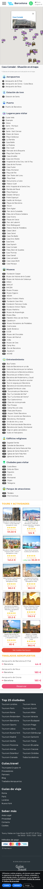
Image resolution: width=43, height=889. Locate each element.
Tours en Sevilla (9, 741)
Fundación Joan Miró (15, 301)
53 (4, 247)
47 (4, 231)
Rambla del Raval (13, 189)
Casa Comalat (18, 17)
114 (4, 430)
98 (4, 386)
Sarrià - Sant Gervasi (13, 131)
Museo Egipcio (12, 293)
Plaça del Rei (11, 173)
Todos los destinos (30, 757)
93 (4, 372)
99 (4, 389)
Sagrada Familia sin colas (16, 389)
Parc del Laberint (13, 222)
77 (4, 321)
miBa (9, 340)
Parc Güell (10, 148)
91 (4, 367)
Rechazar (17, 885)
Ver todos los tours (21, 650)
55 (3, 253)
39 (4, 209)
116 (4, 443)
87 (4, 348)
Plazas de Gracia (13, 220)
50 (4, 239)
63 (4, 282)
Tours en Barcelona (10, 721)
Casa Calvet (11, 233)
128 (4, 483)
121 (4, 457)
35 (4, 198)
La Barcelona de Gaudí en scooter (20, 380)
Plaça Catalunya (12, 137)
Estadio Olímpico (13, 195)
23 (4, 164)
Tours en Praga (29, 725)
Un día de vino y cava (15, 422)
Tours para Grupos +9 (11, 768)
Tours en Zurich (30, 708)
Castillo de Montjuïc (14, 200)
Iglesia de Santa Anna (15, 457)
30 (4, 184)
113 (4, 427)
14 (4, 140)
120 (4, 454)
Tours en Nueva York (11, 733)
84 (4, 340)
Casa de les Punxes (14, 164)
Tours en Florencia (10, 745)
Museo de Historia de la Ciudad (18, 277)
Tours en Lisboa (8, 729)
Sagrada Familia (13, 443)
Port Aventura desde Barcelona (19, 424)
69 (4, 299)
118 (4, 448)
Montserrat (11, 478)
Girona (9, 475)
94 (4, 375)
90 (4, 364)
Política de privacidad (11, 881)
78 (4, 323)
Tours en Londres (9, 704)
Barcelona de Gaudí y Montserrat (19, 427)
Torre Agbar (11, 209)
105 (4, 405)
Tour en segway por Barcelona (18, 383)
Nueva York (7, 803)
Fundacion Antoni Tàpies (16, 307)
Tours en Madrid (9, 737)
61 (3, 277)
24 (4, 167)
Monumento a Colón (15, 181)
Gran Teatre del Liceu (15, 175)
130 (4, 496)
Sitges (9, 480)
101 (4, 394)
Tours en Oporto (9, 725)
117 (4, 445)
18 (4, 151)
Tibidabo (10, 493)
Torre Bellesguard (13, 225)
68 (4, 296)
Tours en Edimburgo (32, 733)
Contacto (6, 822)
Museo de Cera (12, 343)
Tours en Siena (29, 729)
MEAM (9, 296)
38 (4, 206)
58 (4, 261)
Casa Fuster (11, 167)
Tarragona (11, 483)
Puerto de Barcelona (14, 107)
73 (4, 310)
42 (4, 217)
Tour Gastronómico (14, 400)
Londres (5, 800)
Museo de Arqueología (15, 312)
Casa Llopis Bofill (13, 261)
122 (4, 467)
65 (4, 288)
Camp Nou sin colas (15, 408)
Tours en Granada (9, 757)
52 (4, 244)
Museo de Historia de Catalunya (19, 279)
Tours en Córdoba (30, 753)
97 (4, 383)
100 (4, 391)
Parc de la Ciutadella (14, 211)
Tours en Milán (29, 712)
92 (4, 369)
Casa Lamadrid (12, 258)
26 (4, 173)
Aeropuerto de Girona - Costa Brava (19, 84)
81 (4, 332)
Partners (5, 775)
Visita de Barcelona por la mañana (20, 369)
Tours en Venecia (30, 717)
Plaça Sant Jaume (13, 153)
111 (4, 422)
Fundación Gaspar (14, 274)
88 (4, 351)
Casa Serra (10, 242)
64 (4, 285)
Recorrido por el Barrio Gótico (18, 375)
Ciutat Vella (10, 118)
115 (4, 433)
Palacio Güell (12, 184)
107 (4, 411)
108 (4, 413)
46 (4, 228)
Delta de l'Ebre (13, 469)
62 (4, 279)
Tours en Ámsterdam (11, 717)
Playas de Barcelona (14, 203)
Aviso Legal (6, 815)
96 (4, 380)
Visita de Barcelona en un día (17, 367)
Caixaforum (11, 321)
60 (4, 274)
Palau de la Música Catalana (17, 214)
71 (4, 304)
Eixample (9, 120)
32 (4, 189)
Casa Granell (11, 255)
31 (3, 187)
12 (3, 134)
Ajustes (27, 885)
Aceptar (6, 885)
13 (3, 137)
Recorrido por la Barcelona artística (20, 372)
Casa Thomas (11, 253)
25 (4, 170)
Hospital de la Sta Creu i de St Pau (20, 162)
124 (4, 472)
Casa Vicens (11, 217)
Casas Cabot (11, 231)
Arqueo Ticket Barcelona (17, 413)
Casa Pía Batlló (12, 236)
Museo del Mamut (14, 337)
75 (4, 315)
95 (4, 378)
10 (4, 129)
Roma (4, 793)
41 (4, 214)
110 (4, 419)
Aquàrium (10, 351)
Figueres (10, 472)
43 (4, 220)
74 (4, 312)
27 (4, 175)
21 (3, 159)
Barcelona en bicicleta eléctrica (19, 386)
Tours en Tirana (29, 741)
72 (4, 307)
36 (4, 200)
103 (4, 400)
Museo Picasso (12, 290)
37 (4, 203)
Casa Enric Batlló (13, 239)
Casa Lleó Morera (13, 159)
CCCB (9, 332)
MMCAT (10, 285)
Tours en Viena (29, 704)
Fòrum (9, 206)
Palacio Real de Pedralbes (16, 228)
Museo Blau (11, 315)
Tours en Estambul (10, 753)
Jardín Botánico (13, 329)
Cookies (5, 826)
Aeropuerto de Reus (13, 87)
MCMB (9, 354)
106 (4, 408)
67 (4, 293)
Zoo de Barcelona (14, 348)
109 (4, 416)
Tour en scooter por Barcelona (19, 416)
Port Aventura (12, 496)
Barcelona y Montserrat (16, 419)
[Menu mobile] (4, 3)
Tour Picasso (12, 405)
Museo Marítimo (13, 310)
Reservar (21, 686)
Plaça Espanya (12, 192)
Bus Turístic (11, 364)
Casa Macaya (12, 264)
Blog (4, 778)
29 (4, 181)
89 (4, 354)
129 (4, 493)
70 (4, 301)
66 (4, 290)
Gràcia (8, 123)
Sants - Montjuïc (12, 126)
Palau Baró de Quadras (15, 250)
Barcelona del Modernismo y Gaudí (20, 378)
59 (4, 264)
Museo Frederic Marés (15, 299)
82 (4, 334)
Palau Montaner (12, 170)
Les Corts (10, 129)
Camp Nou (11, 345)
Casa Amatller (12, 156)
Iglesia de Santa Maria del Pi (18, 451)
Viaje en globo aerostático (17, 430)
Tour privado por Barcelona (18, 391)
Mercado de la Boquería (16, 151)
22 (4, 162)
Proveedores (7, 771)
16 (3, 145)
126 (4, 478)
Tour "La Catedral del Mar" (17, 394)
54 (4, 250)
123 (4, 469)
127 (4, 480)
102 (4, 397)
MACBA (9, 288)
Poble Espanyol (12, 198)
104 (4, 402)
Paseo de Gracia (12, 134)
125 (4, 475)
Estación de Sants (13, 97)
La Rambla (10, 140)
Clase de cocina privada (16, 402)
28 (4, 178)
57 (4, 258)
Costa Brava (11, 467)
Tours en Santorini (31, 737)
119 (4, 451)
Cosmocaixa (11, 326)
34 (4, 195)
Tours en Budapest (31, 721)
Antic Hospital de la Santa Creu (18, 187)
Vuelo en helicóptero (15, 433)
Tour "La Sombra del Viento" (18, 397)
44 (4, 222)
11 (3, 131)
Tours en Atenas (9, 749)
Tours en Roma (8, 712)
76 (4, 318)
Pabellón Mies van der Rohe (17, 318)
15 (3, 142)
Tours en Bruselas (30, 745)
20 (4, 156)
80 (4, 329)
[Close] (33, 13)
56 (4, 255)
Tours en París (8, 708)
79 (4, 326)
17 (4, 148)
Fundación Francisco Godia (16, 304)
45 (4, 225)
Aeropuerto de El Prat (13, 81)
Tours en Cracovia (30, 749)
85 (4, 343)
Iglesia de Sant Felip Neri (16, 454)
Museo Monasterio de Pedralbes (19, 323)
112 (4, 424)
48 (4, 233)
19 (4, 153)
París (4, 797)
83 (4, 337)
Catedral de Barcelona (15, 445)
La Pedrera (10, 145)
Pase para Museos (14, 411)
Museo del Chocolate (15, 334)
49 (4, 236)
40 (4, 211)
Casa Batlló (10, 142)
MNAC (9, 282)
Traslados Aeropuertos (12, 781)
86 (4, 345)
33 (4, 192)
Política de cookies (33, 879)
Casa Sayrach (11, 244)
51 (3, 242)
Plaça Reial (11, 178)
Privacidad (6, 819)
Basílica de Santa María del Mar (19, 448)
